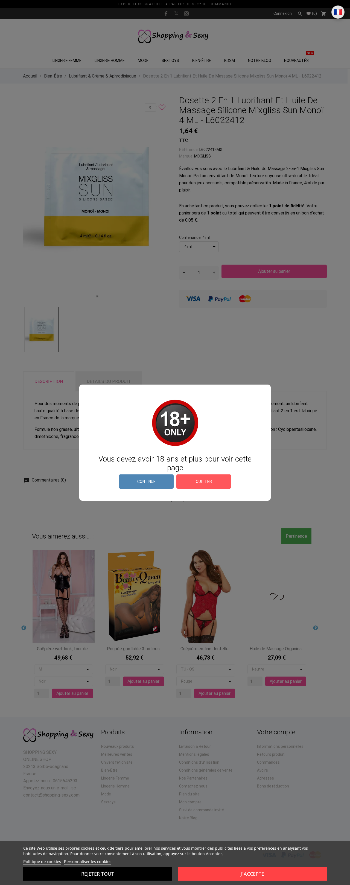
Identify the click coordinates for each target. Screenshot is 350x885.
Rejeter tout (97, 873)
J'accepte (252, 873)
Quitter (204, 481)
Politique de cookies (42, 861)
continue (146, 481)
